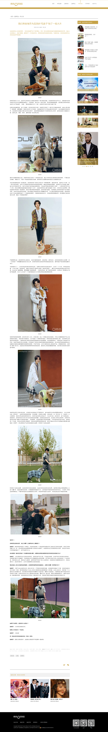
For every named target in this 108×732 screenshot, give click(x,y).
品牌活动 (66, 3)
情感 (36, 272)
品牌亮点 (73, 3)
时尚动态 (80, 3)
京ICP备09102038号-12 (34, 727)
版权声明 (29, 722)
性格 (31, 109)
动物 (18, 100)
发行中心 (94, 3)
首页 (53, 3)
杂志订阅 (16, 722)
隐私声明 (22, 722)
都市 (20, 272)
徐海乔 (22, 655)
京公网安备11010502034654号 (47, 727)
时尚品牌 (59, 3)
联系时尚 (35, 722)
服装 (43, 649)
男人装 (22, 16)
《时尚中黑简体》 (44, 722)
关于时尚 (87, 3)
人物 (17, 655)
